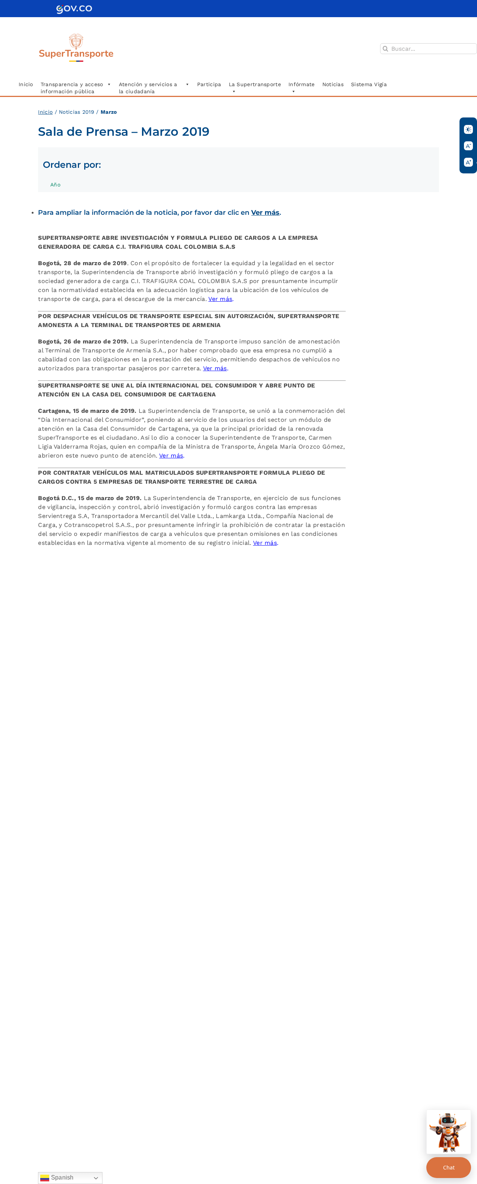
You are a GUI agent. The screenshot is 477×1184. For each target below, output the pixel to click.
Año (55, 185)
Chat (449, 1167)
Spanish (61, 1177)
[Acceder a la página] (74, 7)
